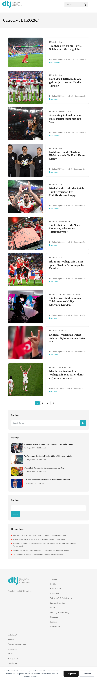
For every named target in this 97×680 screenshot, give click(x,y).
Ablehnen (87, 674)
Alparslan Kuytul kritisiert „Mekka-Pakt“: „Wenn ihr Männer (49, 444)
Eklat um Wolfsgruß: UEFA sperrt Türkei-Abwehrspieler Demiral (67, 265)
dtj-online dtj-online (57, 59)
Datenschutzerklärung (17, 644)
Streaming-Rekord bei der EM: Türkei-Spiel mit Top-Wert (65, 119)
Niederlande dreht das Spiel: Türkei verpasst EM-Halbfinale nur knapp (66, 192)
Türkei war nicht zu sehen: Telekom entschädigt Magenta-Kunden (65, 302)
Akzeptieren (71, 674)
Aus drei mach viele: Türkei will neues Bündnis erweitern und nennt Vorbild (41, 550)
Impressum (55, 626)
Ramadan (54, 617)
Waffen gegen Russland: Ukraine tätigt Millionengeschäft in (48, 456)
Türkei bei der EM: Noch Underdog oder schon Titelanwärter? (64, 228)
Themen (53, 579)
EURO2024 (53, 42)
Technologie (76, 294)
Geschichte (62, 367)
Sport (60, 42)
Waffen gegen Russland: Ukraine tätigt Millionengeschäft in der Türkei (39, 539)
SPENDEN (12, 635)
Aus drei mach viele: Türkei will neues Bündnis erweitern (47, 480)
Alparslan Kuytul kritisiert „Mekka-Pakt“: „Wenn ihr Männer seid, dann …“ (41, 535)
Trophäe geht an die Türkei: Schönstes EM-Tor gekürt (66, 47)
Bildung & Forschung (59, 612)
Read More (53, 62)
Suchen (15, 500)
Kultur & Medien (57, 603)
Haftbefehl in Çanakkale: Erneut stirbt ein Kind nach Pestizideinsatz (38, 554)
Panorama (62, 112)
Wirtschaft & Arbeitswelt (61, 598)
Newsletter (12, 663)
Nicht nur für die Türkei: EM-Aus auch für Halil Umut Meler (67, 155)
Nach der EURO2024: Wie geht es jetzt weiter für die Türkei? (65, 82)
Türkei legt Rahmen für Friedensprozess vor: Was (44, 468)
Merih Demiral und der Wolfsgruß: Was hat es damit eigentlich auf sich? (66, 374)
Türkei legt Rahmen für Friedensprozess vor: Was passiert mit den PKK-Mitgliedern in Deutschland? (45, 545)
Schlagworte (13, 658)
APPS (10, 653)
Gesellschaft (63, 221)
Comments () (80, 59)
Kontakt (53, 622)
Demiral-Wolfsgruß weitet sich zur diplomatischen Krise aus (67, 338)
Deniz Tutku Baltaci (56, 388)
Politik (61, 331)
